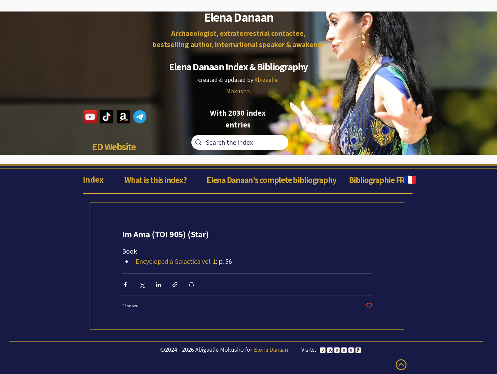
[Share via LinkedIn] (158, 284)
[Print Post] (191, 284)
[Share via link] (175, 284)
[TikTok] (106, 116)
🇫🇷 (410, 179)
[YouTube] (90, 116)
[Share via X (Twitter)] (142, 284)
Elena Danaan (271, 349)
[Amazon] (123, 116)
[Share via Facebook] (125, 284)
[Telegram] (139, 116)
